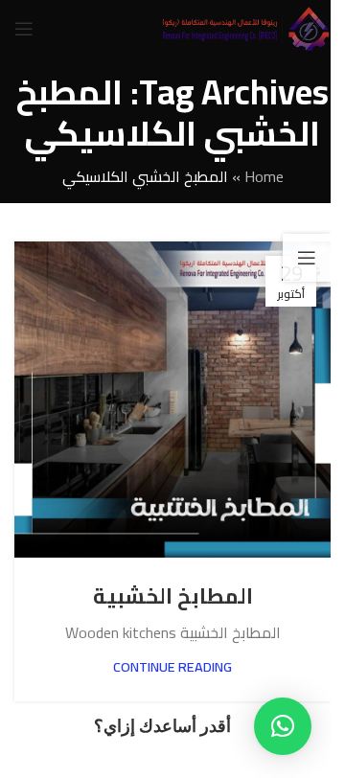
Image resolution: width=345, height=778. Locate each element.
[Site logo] (245, 26)
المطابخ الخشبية (173, 596)
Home (264, 176)
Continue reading (172, 666)
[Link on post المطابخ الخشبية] (172, 399)
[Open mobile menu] (24, 29)
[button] (282, 726)
